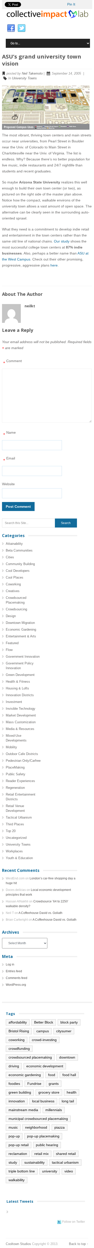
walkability (17, 1180)
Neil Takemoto (32, 73)
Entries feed (14, 971)
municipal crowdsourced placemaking (38, 1119)
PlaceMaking (15, 767)
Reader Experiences (20, 781)
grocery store (48, 1092)
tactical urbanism (65, 1162)
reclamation (18, 1154)
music (13, 1127)
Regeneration (15, 788)
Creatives (13, 591)
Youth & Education (19, 858)
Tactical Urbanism (19, 817)
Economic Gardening (21, 629)
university (49, 1171)
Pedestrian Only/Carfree (23, 761)
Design (11, 616)
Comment (12, 362)
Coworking (13, 584)
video (68, 1171)
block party (69, 1022)
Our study (61, 241)
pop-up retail (19, 1145)
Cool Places (14, 577)
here (54, 265)
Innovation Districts (20, 695)
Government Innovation (23, 656)
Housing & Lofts (17, 688)
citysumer (63, 1031)
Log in (10, 964)
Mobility (11, 747)
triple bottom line (22, 1171)
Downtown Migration (20, 623)
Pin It (71, 4)
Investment (14, 702)
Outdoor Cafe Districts (22, 754)
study (13, 1162)
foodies (14, 1084)
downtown (67, 1057)
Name (9, 433)
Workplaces (14, 851)
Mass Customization (21, 722)
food (51, 1075)
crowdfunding (19, 1049)
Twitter (22, 28)
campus (42, 1031)
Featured (12, 643)
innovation (17, 1101)
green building (20, 1092)
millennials (53, 1110)
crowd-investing (44, 1040)
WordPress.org (16, 984)
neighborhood (36, 1127)
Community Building (20, 564)
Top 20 (11, 831)
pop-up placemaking (43, 1136)
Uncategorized (16, 838)
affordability (18, 1022)
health (71, 1092)
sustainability (34, 1162)
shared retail (66, 1154)
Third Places (15, 824)
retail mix (41, 1154)
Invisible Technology (20, 708)
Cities (10, 557)
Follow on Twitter (73, 1221)
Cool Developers (18, 571)
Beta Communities (19, 550)
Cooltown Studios (18, 1244)
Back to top (77, 1244)
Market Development (21, 715)
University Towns (24, 78)
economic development (44, 1066)
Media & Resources (20, 729)
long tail (68, 1101)
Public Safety (15, 774)
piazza (59, 1127)
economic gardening (25, 1075)
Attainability (14, 544)
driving (14, 1066)
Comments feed (16, 978)
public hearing (47, 1145)
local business (43, 1101)
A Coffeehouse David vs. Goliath (40, 913)
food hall (69, 1075)
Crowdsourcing (16, 609)
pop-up (14, 1136)
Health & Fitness (18, 681)
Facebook (11, 28)
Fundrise (34, 1084)
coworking (17, 1040)
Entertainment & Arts (21, 636)
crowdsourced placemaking (30, 1057)
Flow (9, 650)
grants (54, 1084)
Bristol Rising (19, 1031)
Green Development (20, 675)
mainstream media (23, 1110)
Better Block (43, 1022)
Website (8, 484)
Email (9, 459)
